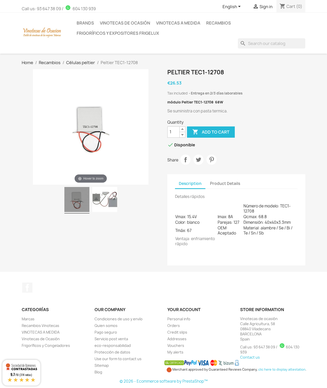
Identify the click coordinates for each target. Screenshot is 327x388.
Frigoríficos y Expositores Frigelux (118, 33)
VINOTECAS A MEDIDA (41, 332)
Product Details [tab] (225, 183)
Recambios (218, 23)
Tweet (198, 160)
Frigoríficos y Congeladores (46, 345)
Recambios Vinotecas (40, 325)
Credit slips (177, 332)
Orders (173, 325)
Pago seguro (106, 332)
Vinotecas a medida (178, 23)
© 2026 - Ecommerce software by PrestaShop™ (164, 381)
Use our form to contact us (118, 358)
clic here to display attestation (282, 369)
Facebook (27, 288)
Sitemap (102, 365)
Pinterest (211, 160)
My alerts (175, 352)
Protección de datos (112, 352)
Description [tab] (190, 183)
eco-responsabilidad (113, 345)
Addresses (176, 338)
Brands (85, 23)
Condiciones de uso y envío (119, 318)
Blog (98, 372)
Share (185, 160)
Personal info (178, 318)
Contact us (250, 357)
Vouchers (175, 345)
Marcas (28, 318)
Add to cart (210, 132)
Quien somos (106, 325)
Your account (184, 309)
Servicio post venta (111, 338)
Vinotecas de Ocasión (125, 23)
